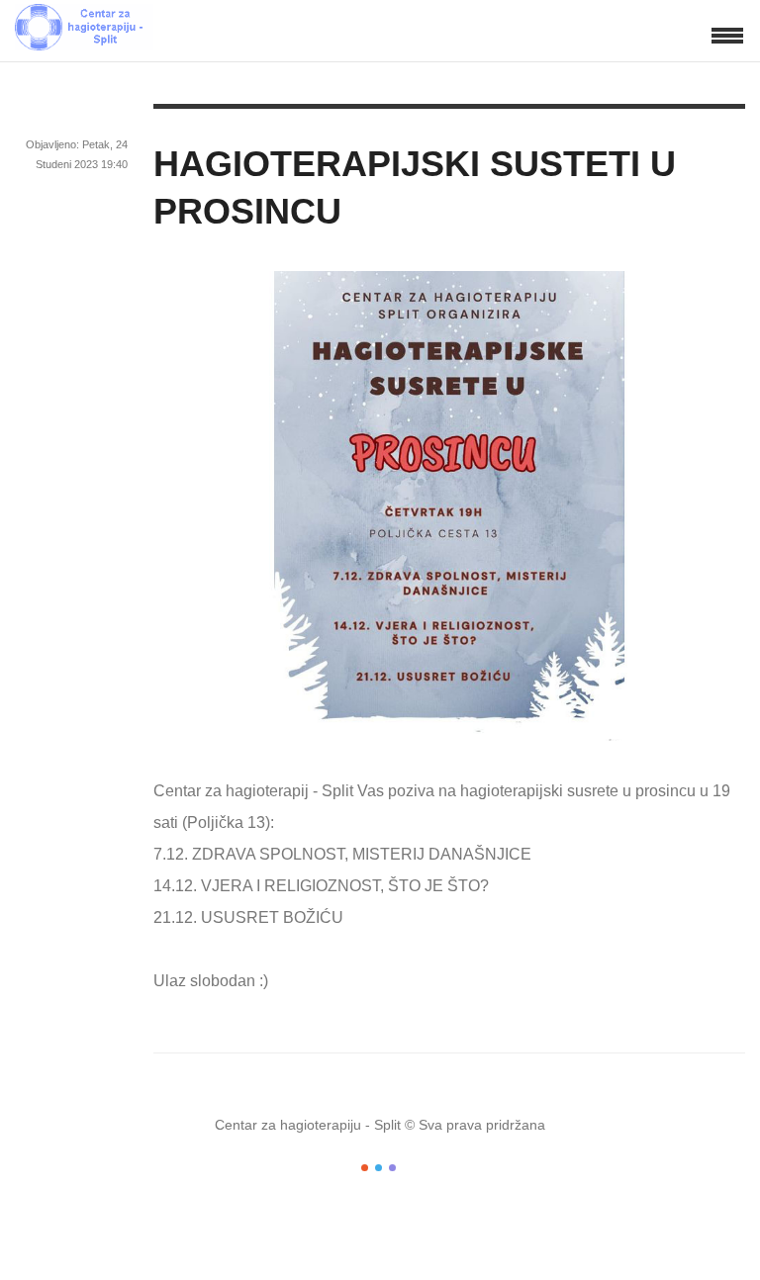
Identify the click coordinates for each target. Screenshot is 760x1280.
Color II (378, 1167)
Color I (364, 1167)
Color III (392, 1167)
